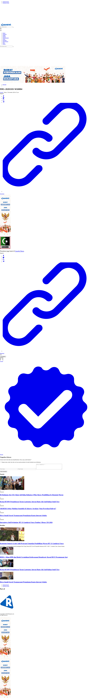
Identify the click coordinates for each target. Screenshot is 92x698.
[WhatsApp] (3, 100)
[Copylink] (47, 191)
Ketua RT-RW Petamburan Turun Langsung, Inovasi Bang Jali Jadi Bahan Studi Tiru (29, 502)
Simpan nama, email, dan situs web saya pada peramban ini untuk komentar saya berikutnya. (21, 462)
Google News (19, 251)
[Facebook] (3, 96)
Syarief (1, 92)
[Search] (13, 46)
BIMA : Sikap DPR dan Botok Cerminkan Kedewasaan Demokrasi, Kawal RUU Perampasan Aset (34, 557)
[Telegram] (3, 102)
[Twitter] (3, 98)
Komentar (2, 193)
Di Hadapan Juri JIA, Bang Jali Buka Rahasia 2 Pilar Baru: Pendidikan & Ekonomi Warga (31, 495)
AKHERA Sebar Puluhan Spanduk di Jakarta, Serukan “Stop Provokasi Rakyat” (28, 508)
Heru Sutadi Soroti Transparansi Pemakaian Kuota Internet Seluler (23, 515)
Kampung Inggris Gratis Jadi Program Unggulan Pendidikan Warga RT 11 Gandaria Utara (32, 543)
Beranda (4, 84)
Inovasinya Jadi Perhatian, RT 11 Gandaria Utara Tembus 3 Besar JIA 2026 (26, 522)
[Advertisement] (40, 14)
